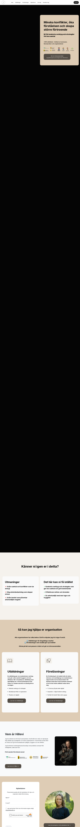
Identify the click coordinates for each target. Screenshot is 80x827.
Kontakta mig (46, 2)
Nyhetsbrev (33, 2)
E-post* (8, 803)
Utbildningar (18, 2)
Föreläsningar (25, 2)
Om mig (39, 2)
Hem (12, 2)
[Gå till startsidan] (5, 2)
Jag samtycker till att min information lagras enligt (20, 809)
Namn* (7, 797)
